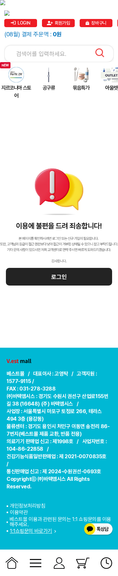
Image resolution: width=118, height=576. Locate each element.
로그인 (59, 276)
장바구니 (98, 23)
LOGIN (24, 23)
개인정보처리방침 (28, 506)
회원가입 (62, 23)
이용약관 (19, 512)
